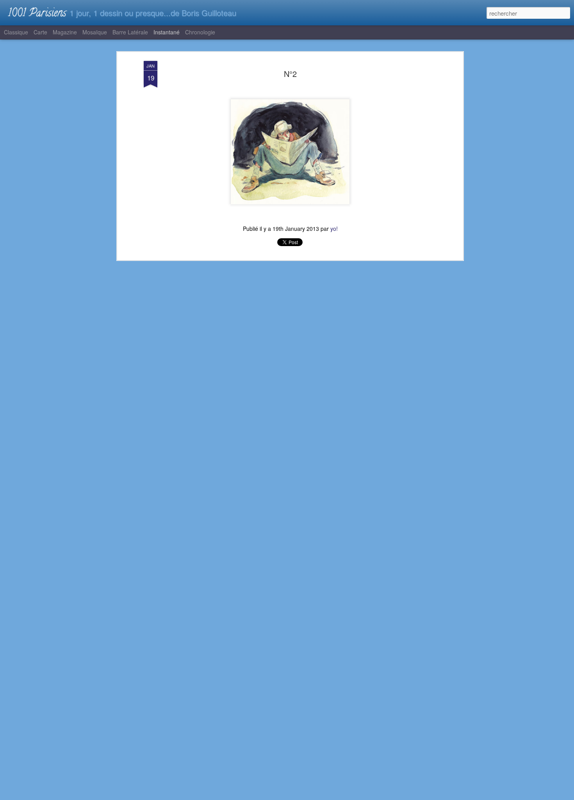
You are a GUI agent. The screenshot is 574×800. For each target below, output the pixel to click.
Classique (16, 32)
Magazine (65, 32)
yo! (334, 228)
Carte (40, 32)
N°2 (290, 73)
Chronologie (200, 32)
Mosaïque (94, 32)
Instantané (166, 32)
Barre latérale (130, 32)
